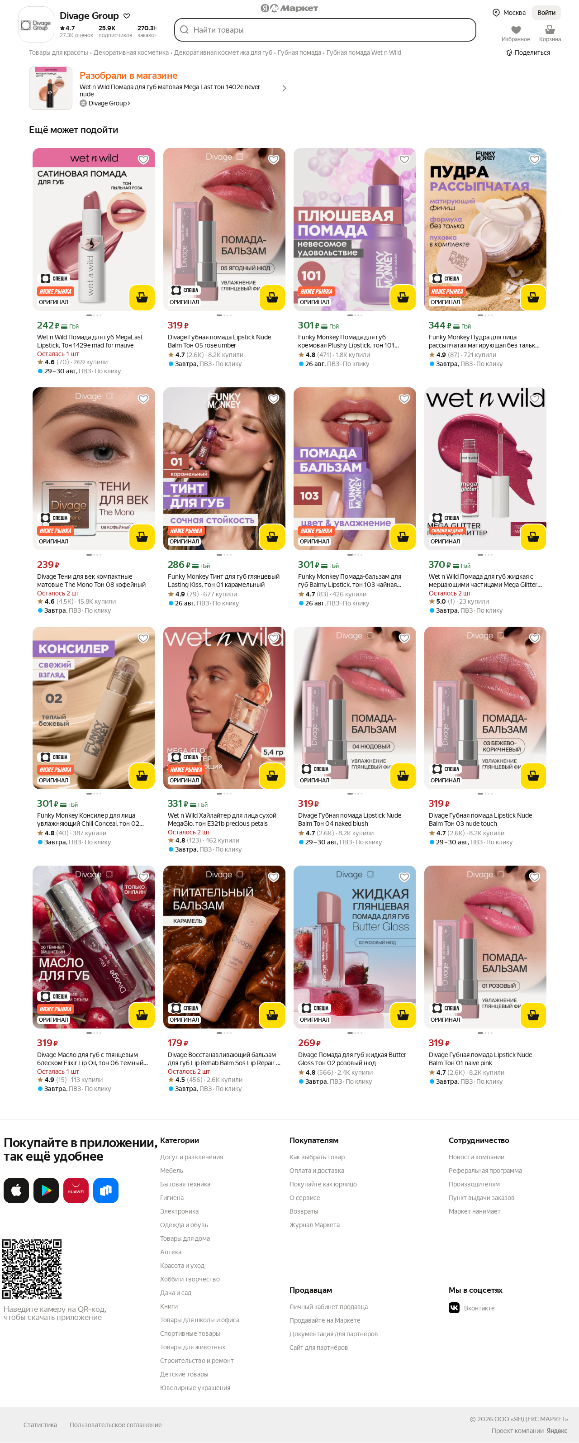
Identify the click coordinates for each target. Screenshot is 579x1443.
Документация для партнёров (334, 1334)
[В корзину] (142, 297)
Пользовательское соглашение (116, 1425)
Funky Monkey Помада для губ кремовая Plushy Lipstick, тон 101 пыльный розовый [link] (346, 341)
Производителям (474, 1184)
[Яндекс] (557, 1430)
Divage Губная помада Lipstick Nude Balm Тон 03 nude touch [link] (480, 819)
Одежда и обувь (184, 1225)
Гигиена (172, 1197)
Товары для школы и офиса (199, 1320)
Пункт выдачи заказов (482, 1197)
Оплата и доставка (317, 1170)
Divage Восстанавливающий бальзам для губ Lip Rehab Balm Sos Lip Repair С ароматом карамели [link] (224, 1059)
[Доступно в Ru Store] (106, 1201)
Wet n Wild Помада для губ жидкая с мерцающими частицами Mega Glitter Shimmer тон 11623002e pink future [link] (483, 581)
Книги (169, 1306)
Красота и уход (182, 1265)
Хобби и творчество (190, 1279)
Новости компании (476, 1157)
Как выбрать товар (317, 1157)
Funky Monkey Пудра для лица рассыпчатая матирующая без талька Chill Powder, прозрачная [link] (483, 341)
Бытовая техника (185, 1184)
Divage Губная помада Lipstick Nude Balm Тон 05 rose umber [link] (219, 341)
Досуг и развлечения (191, 1157)
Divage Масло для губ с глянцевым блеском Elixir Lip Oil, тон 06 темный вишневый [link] (90, 1059)
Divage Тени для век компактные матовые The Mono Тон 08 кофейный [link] (91, 580)
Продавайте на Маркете (325, 1320)
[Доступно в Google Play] (46, 1201)
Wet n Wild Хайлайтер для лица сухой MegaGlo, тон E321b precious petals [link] (222, 819)
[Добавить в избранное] (143, 159)
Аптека (170, 1252)
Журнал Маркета (315, 1225)
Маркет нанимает (475, 1211)
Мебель (171, 1170)
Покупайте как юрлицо (323, 1184)
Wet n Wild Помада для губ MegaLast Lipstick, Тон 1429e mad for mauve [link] (90, 341)
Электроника (179, 1211)
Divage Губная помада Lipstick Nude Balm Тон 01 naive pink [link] (480, 1059)
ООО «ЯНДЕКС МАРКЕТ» (531, 1419)
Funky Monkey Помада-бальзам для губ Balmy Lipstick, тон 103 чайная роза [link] (349, 581)
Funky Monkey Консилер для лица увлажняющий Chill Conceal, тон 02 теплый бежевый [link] (88, 820)
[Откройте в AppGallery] (76, 1201)
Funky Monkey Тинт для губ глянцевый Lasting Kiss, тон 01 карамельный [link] (224, 580)
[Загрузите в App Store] (16, 1201)
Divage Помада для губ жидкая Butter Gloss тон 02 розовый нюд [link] (352, 1059)
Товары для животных (192, 1347)
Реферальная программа (485, 1170)
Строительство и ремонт (197, 1360)
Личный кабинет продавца (329, 1306)
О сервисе (305, 1197)
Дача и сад (175, 1292)
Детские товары (184, 1374)
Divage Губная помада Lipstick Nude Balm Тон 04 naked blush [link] (349, 819)
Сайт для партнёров (319, 1347)
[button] (126, 15)
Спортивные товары (190, 1333)
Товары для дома (185, 1238)
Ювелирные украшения (195, 1387)
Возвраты (304, 1211)
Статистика (40, 1425)
